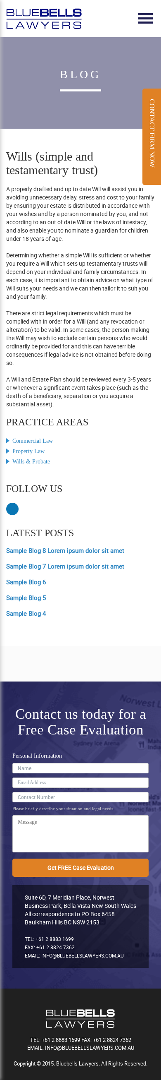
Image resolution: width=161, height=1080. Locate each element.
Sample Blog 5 (26, 597)
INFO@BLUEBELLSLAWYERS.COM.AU (82, 955)
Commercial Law (32, 441)
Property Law (28, 451)
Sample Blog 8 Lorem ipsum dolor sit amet (65, 550)
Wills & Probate (31, 461)
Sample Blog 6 (26, 582)
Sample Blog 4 (26, 613)
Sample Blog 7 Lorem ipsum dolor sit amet (65, 566)
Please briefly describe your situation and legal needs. (63, 808)
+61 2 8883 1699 (55, 939)
